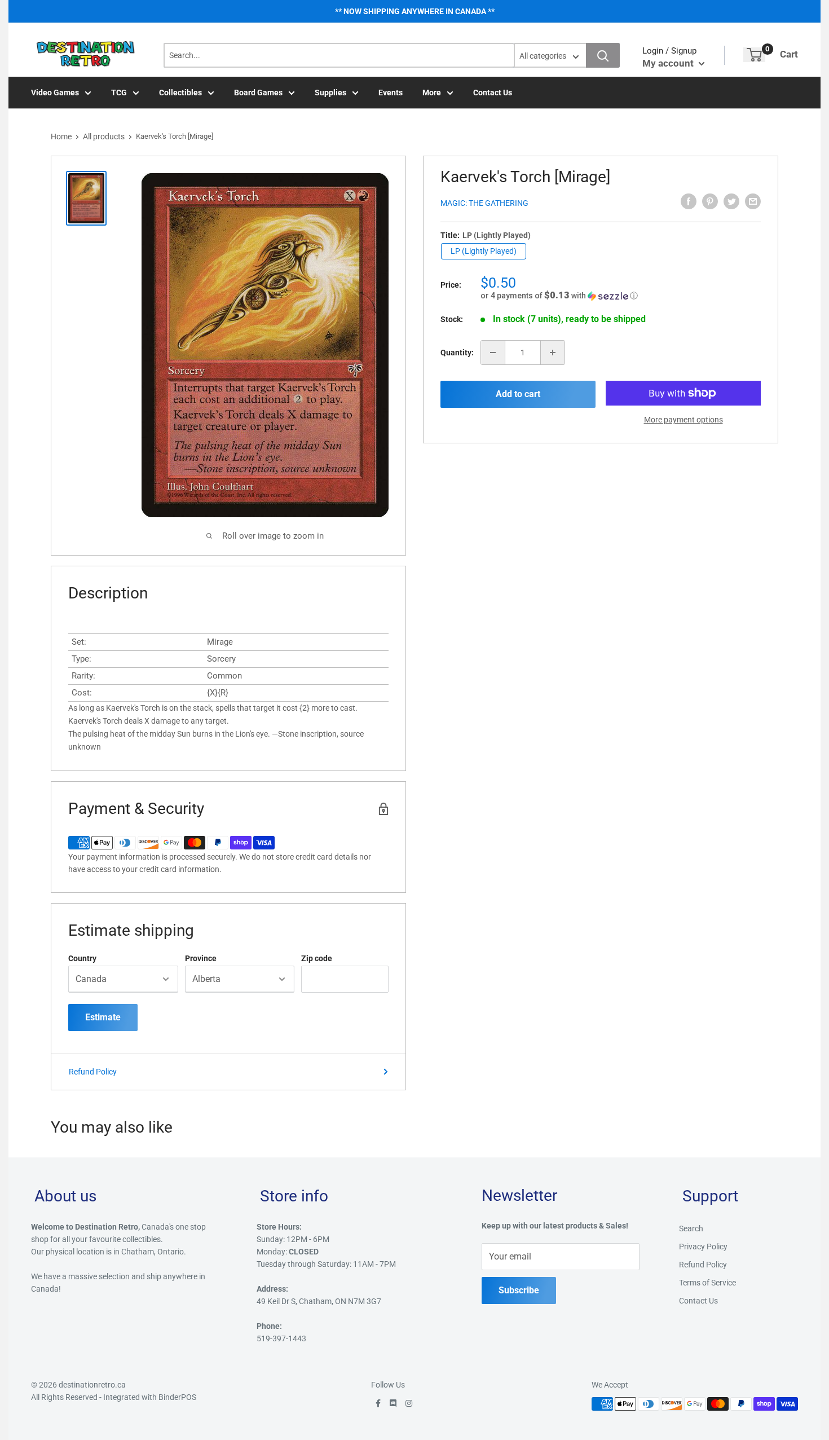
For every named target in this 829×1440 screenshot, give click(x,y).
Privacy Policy (703, 1246)
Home (61, 136)
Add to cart (518, 394)
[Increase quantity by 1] (553, 352)
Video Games (55, 92)
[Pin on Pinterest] (710, 201)
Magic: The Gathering (484, 203)
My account (669, 63)
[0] (754, 54)
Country (82, 958)
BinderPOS (177, 1397)
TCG (119, 92)
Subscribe (519, 1290)
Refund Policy (93, 1071)
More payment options (683, 419)
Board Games (258, 92)
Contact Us (492, 92)
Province (201, 958)
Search (691, 1228)
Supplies (330, 92)
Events (390, 92)
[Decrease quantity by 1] (493, 352)
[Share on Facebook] (688, 201)
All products (104, 136)
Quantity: (457, 352)
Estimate (103, 1017)
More (431, 92)
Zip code (316, 958)
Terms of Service (707, 1282)
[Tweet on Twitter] (731, 201)
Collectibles (180, 92)
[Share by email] (753, 201)
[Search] (603, 55)
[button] (620, 295)
